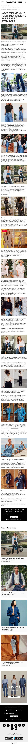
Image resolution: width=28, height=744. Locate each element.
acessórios (10, 293)
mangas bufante (12, 322)
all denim (17, 424)
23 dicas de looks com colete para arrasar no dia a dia (12, 593)
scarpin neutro (13, 366)
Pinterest (12, 728)
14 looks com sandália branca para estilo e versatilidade (12, 663)
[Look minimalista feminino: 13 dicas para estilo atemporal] (14, 544)
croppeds (18, 399)
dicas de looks (11, 125)
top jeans (5, 189)
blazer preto (12, 156)
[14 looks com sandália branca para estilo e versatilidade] (14, 648)
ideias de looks (11, 155)
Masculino (19, 511)
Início (2, 5)
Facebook (12, 725)
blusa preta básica (21, 222)
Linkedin (16, 728)
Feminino (10, 511)
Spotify (23, 725)
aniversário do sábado (17, 254)
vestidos (21, 490)
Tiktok (8, 725)
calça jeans (9, 126)
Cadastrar (14, 517)
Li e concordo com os (14, 519)
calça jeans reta (15, 157)
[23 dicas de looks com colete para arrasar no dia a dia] (14, 578)
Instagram (4, 725)
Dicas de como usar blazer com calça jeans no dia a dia (13, 628)
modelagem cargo (5, 100)
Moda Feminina (6, 5)
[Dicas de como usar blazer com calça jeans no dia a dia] (14, 613)
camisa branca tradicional (17, 357)
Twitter (19, 725)
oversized (15, 189)
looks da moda (9, 187)
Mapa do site (14, 743)
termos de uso (19, 519)
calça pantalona (14, 428)
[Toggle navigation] (2, 2)
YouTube (15, 725)
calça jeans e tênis (17, 95)
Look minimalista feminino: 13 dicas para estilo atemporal (13, 559)
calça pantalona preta (6, 396)
